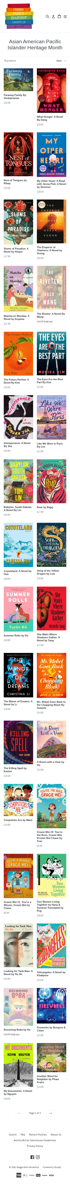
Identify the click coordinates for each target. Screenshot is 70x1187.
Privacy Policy (35, 1146)
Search (13, 1134)
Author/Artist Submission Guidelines (35, 1140)
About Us (56, 1134)
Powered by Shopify (52, 1167)
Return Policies (38, 1134)
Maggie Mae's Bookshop (28, 1167)
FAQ (23, 1134)
